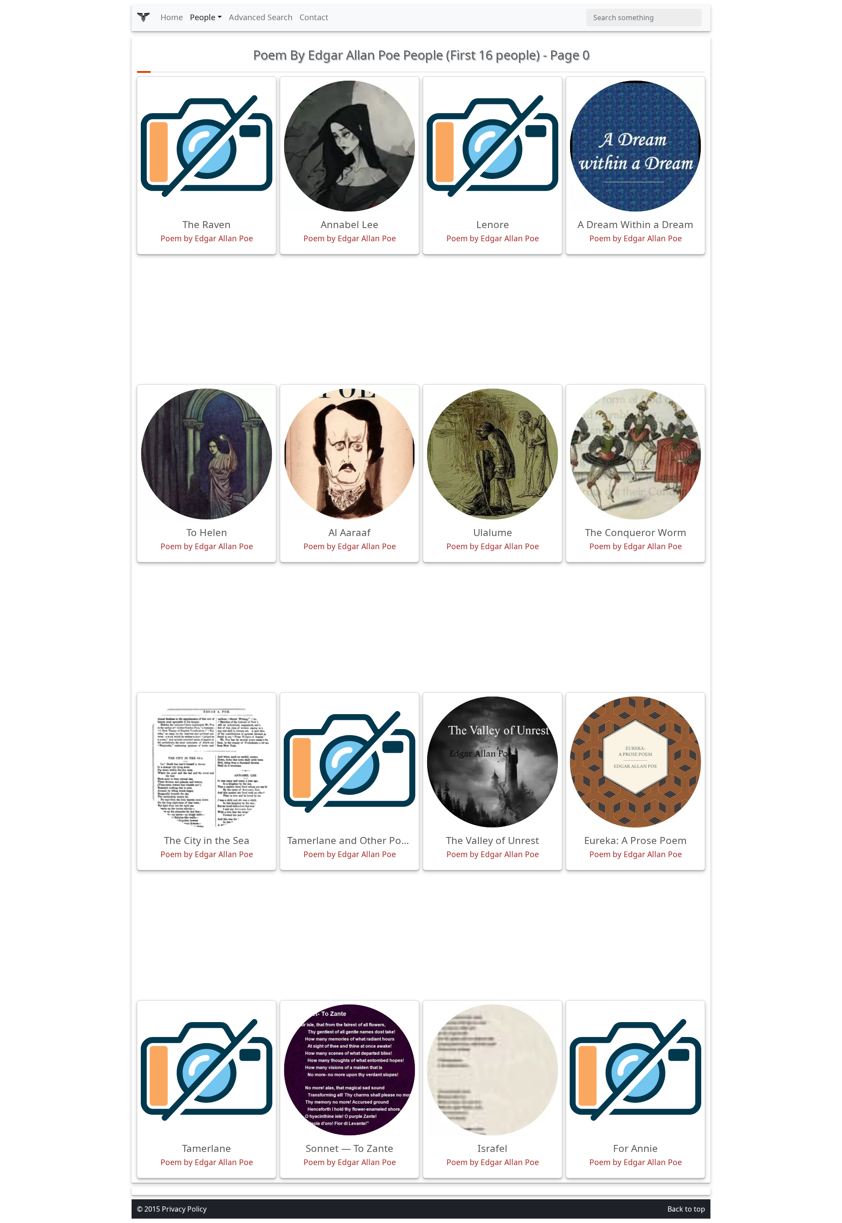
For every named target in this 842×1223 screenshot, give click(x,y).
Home (172, 17)
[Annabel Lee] (349, 146)
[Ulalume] (492, 454)
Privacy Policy (184, 1209)
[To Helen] (206, 454)
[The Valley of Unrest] (492, 762)
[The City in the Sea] (206, 762)
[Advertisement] (421, 319)
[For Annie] (635, 1070)
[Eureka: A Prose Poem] (635, 762)
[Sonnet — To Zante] (349, 1070)
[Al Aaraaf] (349, 454)
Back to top (686, 1209)
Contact (314, 17)
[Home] (143, 17)
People (202, 17)
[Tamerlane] (206, 1070)
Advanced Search (261, 17)
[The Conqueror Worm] (635, 454)
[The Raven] (206, 146)
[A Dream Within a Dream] (635, 146)
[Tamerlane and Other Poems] (349, 762)
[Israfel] (492, 1070)
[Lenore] (492, 146)
